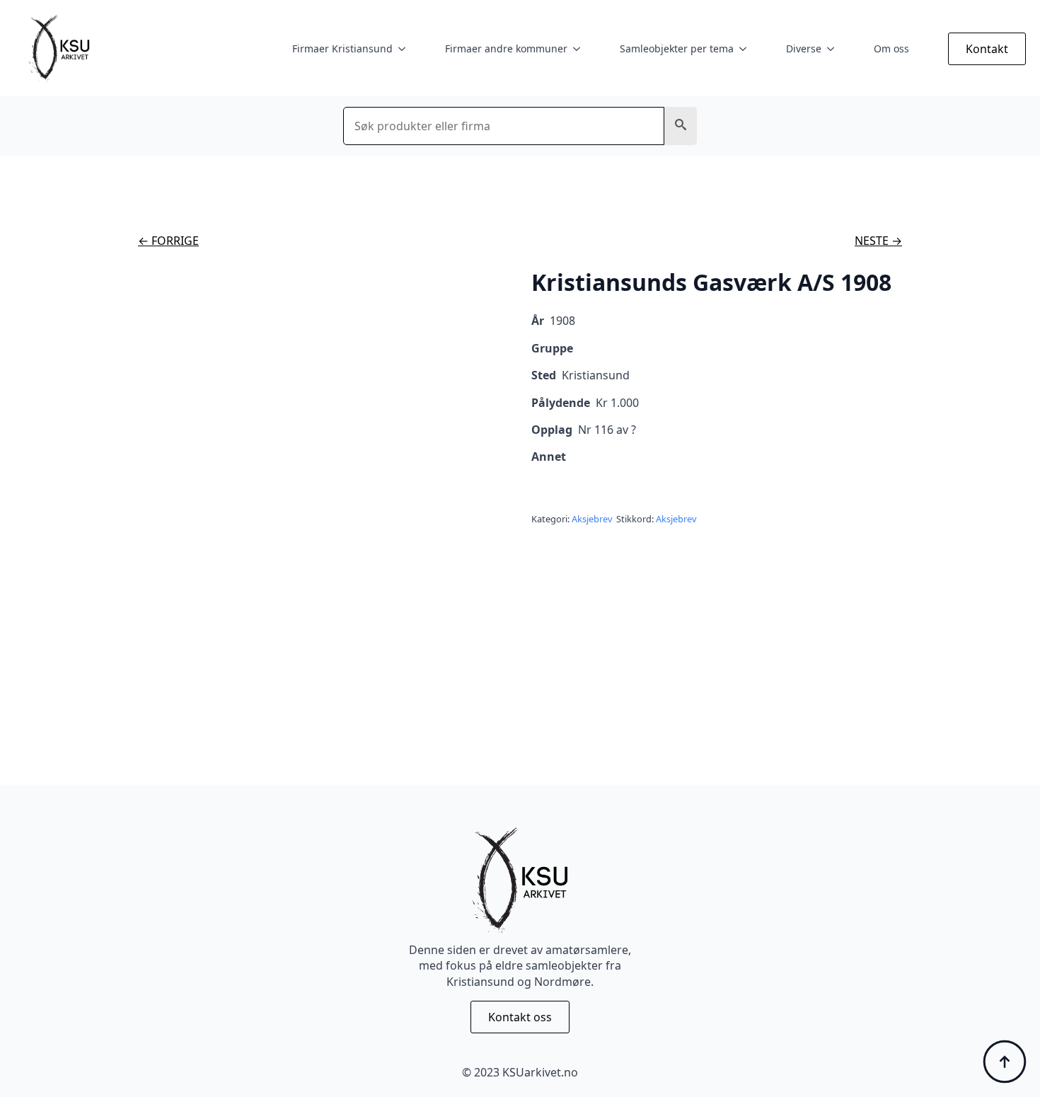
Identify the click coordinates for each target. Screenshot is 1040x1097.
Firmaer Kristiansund (342, 48)
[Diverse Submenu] (833, 48)
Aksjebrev (592, 518)
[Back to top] (1004, 1061)
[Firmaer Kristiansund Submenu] (405, 48)
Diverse (803, 48)
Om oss (891, 48)
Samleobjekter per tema (677, 48)
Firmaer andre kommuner (506, 48)
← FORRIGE (168, 240)
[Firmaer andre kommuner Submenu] (579, 48)
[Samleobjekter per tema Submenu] (746, 48)
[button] (680, 126)
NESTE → (878, 240)
